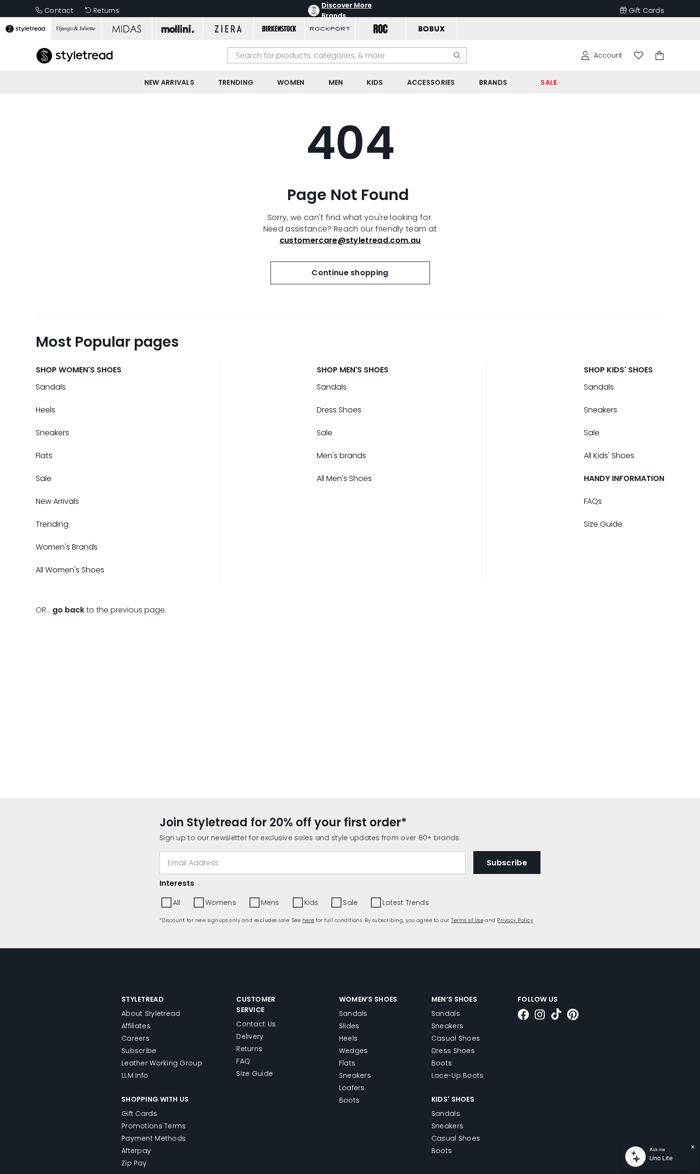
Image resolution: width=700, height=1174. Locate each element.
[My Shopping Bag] (659, 55)
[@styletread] (556, 1015)
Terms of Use (467, 920)
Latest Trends (405, 902)
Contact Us (256, 1024)
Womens (220, 902)
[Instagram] (540, 1016)
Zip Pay (134, 1163)
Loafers (352, 1088)
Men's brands (341, 455)
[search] (457, 55)
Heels (45, 409)
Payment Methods (153, 1138)
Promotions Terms (153, 1126)
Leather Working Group (161, 1063)
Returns (106, 10)
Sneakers (52, 432)
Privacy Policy (515, 920)
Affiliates (135, 1026)
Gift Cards (646, 10)
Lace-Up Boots (457, 1075)
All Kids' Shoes (609, 455)
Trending (52, 524)
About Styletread (150, 1013)
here (308, 920)
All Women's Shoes (70, 569)
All (176, 902)
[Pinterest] (573, 1016)
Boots (349, 1100)
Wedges (353, 1050)
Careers (135, 1038)
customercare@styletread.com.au (350, 240)
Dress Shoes (339, 409)
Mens (270, 902)
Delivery (249, 1036)
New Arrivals (57, 501)
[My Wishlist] (638, 55)
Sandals (51, 386)
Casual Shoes (455, 1038)
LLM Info (134, 1075)
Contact (58, 10)
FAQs (593, 501)
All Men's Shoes (344, 478)
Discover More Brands (346, 10)
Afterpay (136, 1150)
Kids (311, 902)
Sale (43, 478)
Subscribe (139, 1050)
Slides (349, 1026)
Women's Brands (67, 547)
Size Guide (603, 524)
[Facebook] (523, 1016)
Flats (44, 455)
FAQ (243, 1061)
